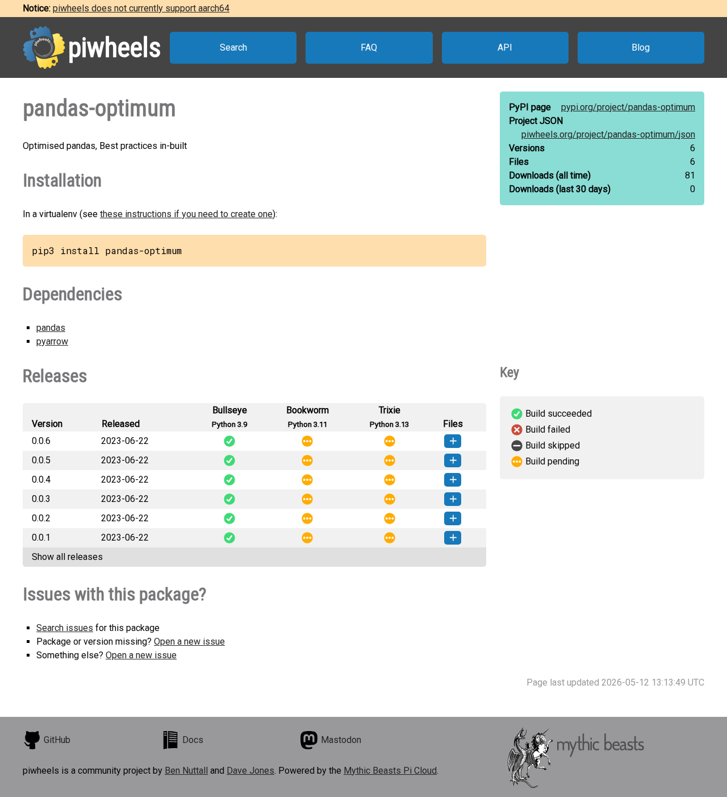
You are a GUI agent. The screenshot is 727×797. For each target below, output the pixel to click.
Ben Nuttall (186, 770)
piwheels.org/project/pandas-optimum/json (608, 134)
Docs (192, 739)
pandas (50, 327)
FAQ (369, 47)
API (505, 47)
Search (233, 47)
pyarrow (52, 341)
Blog (641, 47)
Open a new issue (189, 641)
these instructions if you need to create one (186, 214)
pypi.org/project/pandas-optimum (628, 107)
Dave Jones (250, 770)
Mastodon (341, 739)
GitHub (57, 739)
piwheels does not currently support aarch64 (141, 8)
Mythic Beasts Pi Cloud (390, 770)
